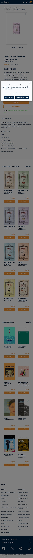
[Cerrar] (30, 83)
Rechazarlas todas (9, 97)
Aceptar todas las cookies (22, 97)
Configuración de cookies (16, 92)
